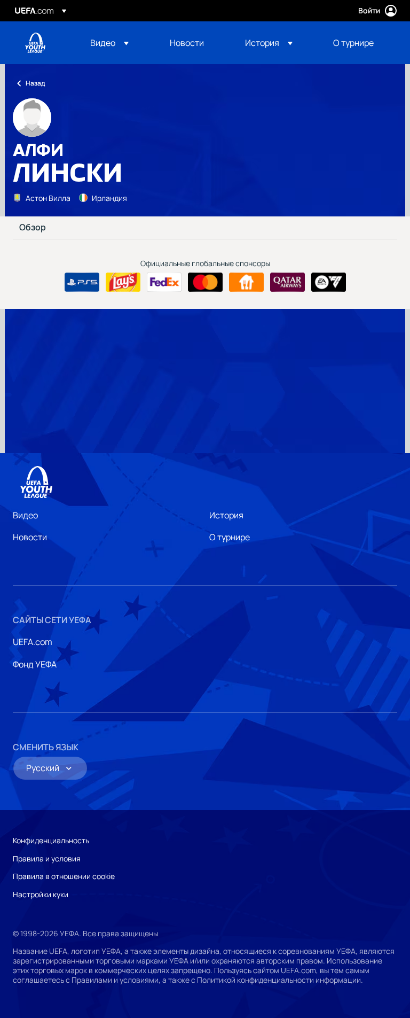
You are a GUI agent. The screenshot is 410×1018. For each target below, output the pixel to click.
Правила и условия (47, 858)
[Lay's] (123, 282)
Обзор (32, 227)
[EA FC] (328, 282)
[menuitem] (116, 43)
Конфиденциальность (51, 840)
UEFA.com (32, 642)
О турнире (229, 537)
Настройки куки (40, 894)
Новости (30, 537)
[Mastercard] (205, 282)
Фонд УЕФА (35, 664)
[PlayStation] (82, 282)
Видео (25, 515)
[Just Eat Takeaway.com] (246, 282)
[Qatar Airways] (287, 282)
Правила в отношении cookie (64, 876)
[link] (187, 43)
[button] (109, 43)
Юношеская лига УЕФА (35, 43)
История (226, 515)
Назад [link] (35, 83)
